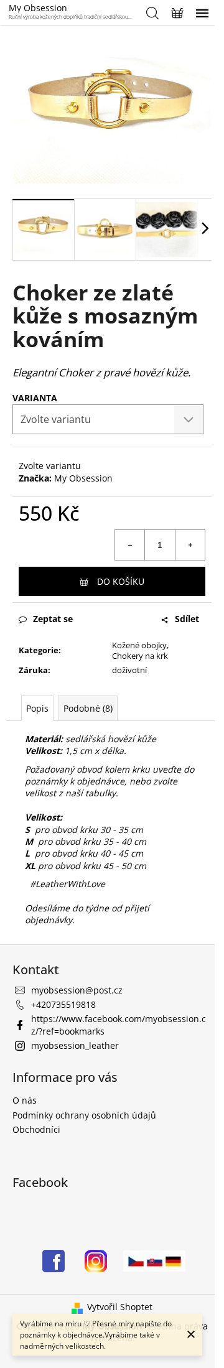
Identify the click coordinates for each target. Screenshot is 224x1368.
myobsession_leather (75, 1045)
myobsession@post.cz (77, 990)
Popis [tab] (37, 708)
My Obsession (83, 478)
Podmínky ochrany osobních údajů (84, 1115)
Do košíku (120, 581)
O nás (24, 1100)
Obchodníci (36, 1129)
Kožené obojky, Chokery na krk (140, 650)
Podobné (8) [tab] (88, 708)
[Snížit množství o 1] (130, 545)
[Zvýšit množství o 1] (190, 545)
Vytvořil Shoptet (119, 1307)
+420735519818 (63, 1004)
